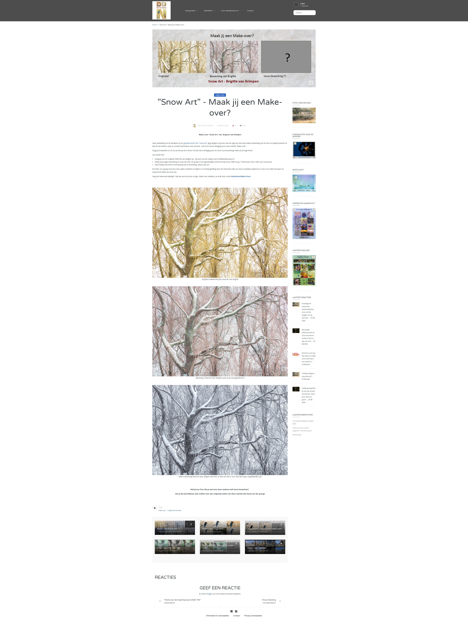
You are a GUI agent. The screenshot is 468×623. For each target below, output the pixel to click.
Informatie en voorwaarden (217, 616)
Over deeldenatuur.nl (230, 11)
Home (154, 25)
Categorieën (190, 11)
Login (302, 3)
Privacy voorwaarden (253, 616)
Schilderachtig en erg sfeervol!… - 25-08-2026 (308, 376)
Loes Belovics (252, 545)
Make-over (220, 95)
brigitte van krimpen (174, 510)
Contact (250, 11)
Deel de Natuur (207, 125)
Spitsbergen (297, 435)
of (304, 6)
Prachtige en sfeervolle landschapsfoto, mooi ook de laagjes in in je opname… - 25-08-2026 (308, 312)
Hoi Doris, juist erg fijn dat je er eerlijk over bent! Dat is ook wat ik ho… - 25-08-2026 (309, 358)
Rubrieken (208, 11)
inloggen (209, 594)
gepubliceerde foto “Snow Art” (195, 143)
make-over (162, 510)
